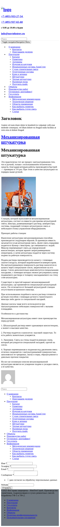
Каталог (16, 57)
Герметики (17, 59)
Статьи (15, 111)
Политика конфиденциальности (22, 515)
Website (4, 485)
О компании (14, 47)
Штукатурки (18, 77)
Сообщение (7, 475)
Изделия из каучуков (22, 64)
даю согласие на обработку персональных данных (33, 480)
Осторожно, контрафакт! (18, 438)
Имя (4, 463)
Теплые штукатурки (21, 79)
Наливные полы (20, 82)
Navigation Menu (16, 42)
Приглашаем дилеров (22, 52)
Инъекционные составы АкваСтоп (29, 67)
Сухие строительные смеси (25, 69)
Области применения (22, 104)
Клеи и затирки (19, 74)
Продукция (14, 54)
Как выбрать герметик (23, 106)
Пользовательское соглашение (21, 517)
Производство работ (16, 436)
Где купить (12, 441)
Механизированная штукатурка (20, 139)
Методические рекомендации (26, 99)
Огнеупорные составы (23, 72)
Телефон (6, 466)
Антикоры (17, 62)
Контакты (17, 49)
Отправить (6, 488)
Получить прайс (20, 84)
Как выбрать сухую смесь (24, 109)
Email (4, 469)
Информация (15, 96)
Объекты (11, 434)
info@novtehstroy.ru (13, 33)
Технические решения (22, 101)
